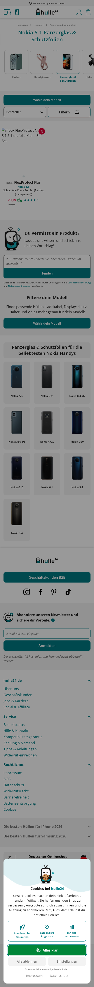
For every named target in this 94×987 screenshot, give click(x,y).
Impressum (34, 976)
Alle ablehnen (27, 961)
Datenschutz (59, 976)
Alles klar (50, 950)
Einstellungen (67, 961)
